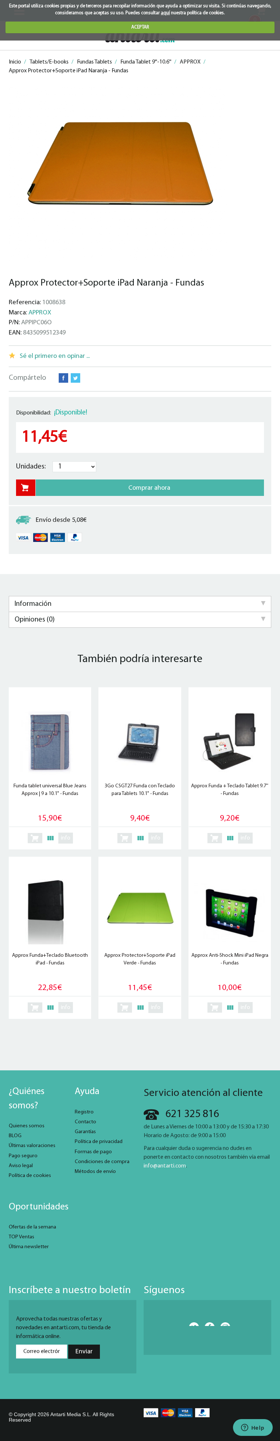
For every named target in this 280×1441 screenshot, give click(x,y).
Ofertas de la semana (32, 1227)
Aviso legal (21, 1166)
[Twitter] (191, 1324)
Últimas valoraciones (32, 1145)
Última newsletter (29, 1247)
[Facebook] (207, 1324)
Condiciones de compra (102, 1162)
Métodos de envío (95, 1171)
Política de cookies (30, 1175)
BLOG (15, 1136)
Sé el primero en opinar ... (55, 356)
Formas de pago (93, 1152)
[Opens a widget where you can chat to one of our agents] (253, 1428)
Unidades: (31, 466)
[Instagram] (223, 1324)
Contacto (85, 1122)
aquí (165, 13)
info (65, 838)
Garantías (85, 1132)
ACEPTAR (140, 27)
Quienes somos (26, 1126)
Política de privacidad (98, 1141)
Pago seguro (23, 1156)
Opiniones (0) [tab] (35, 619)
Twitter (75, 378)
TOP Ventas (21, 1237)
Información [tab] (33, 604)
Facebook (63, 378)
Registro (84, 1112)
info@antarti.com (165, 1166)
